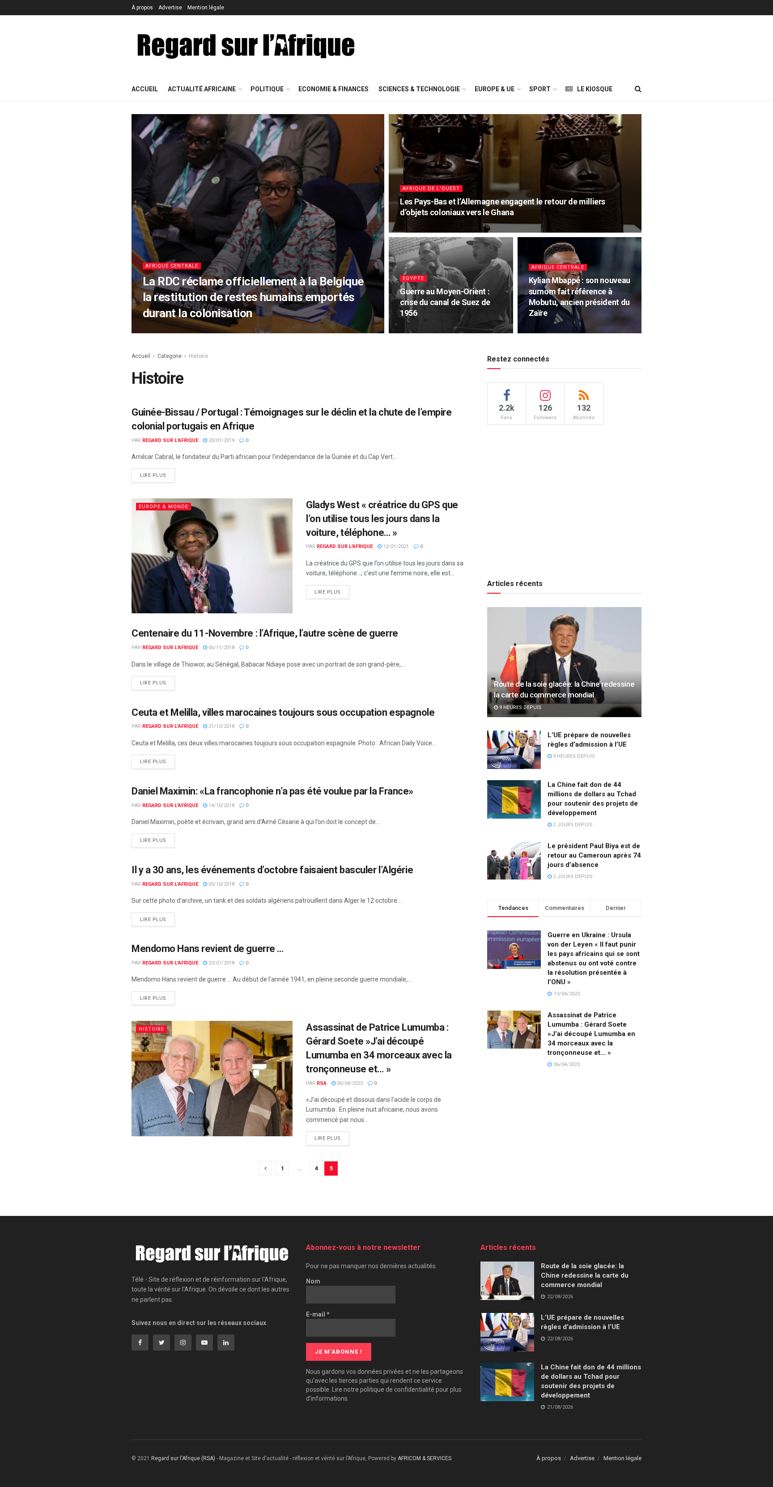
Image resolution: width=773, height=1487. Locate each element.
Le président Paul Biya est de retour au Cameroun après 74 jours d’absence (594, 855)
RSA (158, 330)
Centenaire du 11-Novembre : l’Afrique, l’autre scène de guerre (265, 633)
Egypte (413, 278)
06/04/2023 (349, 1083)
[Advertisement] (536, 45)
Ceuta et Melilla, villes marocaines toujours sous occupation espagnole (283, 712)
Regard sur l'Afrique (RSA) (183, 1458)
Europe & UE (494, 89)
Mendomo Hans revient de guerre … (208, 948)
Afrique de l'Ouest (431, 188)
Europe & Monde (163, 507)
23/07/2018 (220, 963)
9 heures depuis (519, 707)
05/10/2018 (220, 884)
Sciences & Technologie (419, 89)
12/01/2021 (395, 546)
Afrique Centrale (171, 266)
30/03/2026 (417, 330)
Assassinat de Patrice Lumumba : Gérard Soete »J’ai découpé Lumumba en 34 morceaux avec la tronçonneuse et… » (591, 1034)
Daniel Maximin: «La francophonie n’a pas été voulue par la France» (272, 791)
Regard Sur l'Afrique (170, 440)
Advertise (170, 7)
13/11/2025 (546, 330)
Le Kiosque (594, 89)
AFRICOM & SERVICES (424, 1458)
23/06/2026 (417, 230)
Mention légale (205, 7)
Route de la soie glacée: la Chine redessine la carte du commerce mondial (585, 1275)
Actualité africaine (202, 89)
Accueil (145, 89)
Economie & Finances (333, 89)
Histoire (198, 356)
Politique (267, 89)
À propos (142, 7)
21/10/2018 (220, 726)
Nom (313, 1281)
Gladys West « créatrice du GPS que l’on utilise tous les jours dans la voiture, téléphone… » (382, 518)
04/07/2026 (186, 330)
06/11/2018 (220, 647)
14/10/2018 (220, 805)
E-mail (318, 1314)
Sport (540, 89)
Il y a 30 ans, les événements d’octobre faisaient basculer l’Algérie (272, 869)
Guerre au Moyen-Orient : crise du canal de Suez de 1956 (445, 302)
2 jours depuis (572, 825)
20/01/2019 (220, 440)
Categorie (169, 356)
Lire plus (153, 475)
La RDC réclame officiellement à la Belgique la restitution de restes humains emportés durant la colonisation (253, 297)
